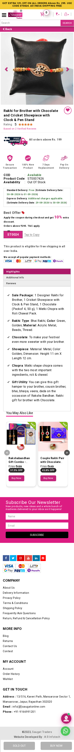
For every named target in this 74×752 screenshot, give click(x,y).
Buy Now (16, 478)
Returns (8, 641)
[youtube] (28, 558)
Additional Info (15, 277)
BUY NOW (56, 745)
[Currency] (58, 14)
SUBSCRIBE (37, 534)
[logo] (15, 14)
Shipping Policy (12, 608)
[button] (6, 69)
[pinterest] (43, 558)
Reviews (11, 283)
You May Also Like (19, 413)
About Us (9, 587)
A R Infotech (52, 736)
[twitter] (13, 558)
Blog (6, 635)
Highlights (13, 271)
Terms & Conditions (15, 603)
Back (8, 29)
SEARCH (67, 23)
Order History (11, 673)
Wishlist (8, 679)
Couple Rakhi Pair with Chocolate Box (52, 462)
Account (8, 668)
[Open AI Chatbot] (66, 718)
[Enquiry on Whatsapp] (65, 731)
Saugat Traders (42, 731)
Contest (8, 651)
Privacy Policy (11, 597)
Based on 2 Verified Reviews (20, 128)
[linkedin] (36, 558)
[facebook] (6, 558)
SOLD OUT (19, 745)
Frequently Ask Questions (19, 613)
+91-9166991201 (19, 711)
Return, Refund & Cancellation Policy (26, 618)
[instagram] (20, 558)
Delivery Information (16, 592)
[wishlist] (68, 110)
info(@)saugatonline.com (24, 706)
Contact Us (10, 646)
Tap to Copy (32, 234)
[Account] (66, 14)
